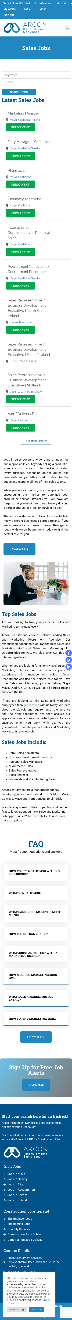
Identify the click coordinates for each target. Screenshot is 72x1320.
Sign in (42, 9)
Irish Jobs (12, 1166)
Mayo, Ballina (18, 420)
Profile (27, 9)
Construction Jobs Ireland (26, 1211)
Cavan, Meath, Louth (23, 322)
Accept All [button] (36, 1309)
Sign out (8, 15)
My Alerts (9, 9)
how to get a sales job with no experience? (34, 872)
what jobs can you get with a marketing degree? (33, 954)
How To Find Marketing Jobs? (32, 1018)
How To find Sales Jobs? (28, 934)
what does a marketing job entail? (31, 998)
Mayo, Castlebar (20, 177)
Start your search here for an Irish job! (35, 1116)
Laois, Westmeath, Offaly (26, 391)
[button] (67, 27)
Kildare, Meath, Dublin (23, 361)
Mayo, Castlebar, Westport (27, 148)
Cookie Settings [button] (17, 1309)
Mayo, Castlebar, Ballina (25, 119)
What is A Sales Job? (25, 893)
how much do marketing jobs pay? (33, 976)
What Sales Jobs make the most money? (34, 913)
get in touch (31, 705)
